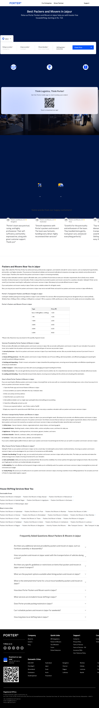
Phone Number (43, 47)
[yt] (22, 648)
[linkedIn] (17, 648)
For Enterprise (47, 3)
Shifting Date (60, 47)
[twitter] (9, 648)
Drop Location (24, 47)
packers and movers (57, 280)
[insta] (13, 648)
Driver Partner (59, 3)
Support (86, 3)
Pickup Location (7, 47)
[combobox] (8, 49)
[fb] (5, 648)
